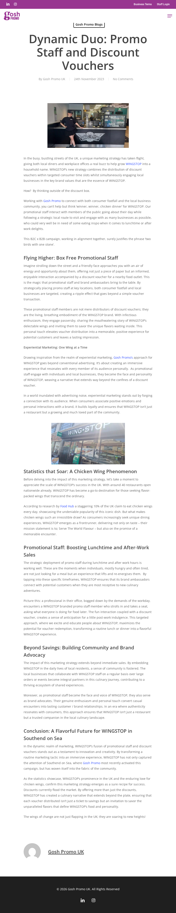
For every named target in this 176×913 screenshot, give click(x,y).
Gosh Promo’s (123, 357)
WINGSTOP (133, 164)
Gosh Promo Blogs (89, 24)
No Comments (123, 79)
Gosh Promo (52, 201)
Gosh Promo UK (54, 79)
